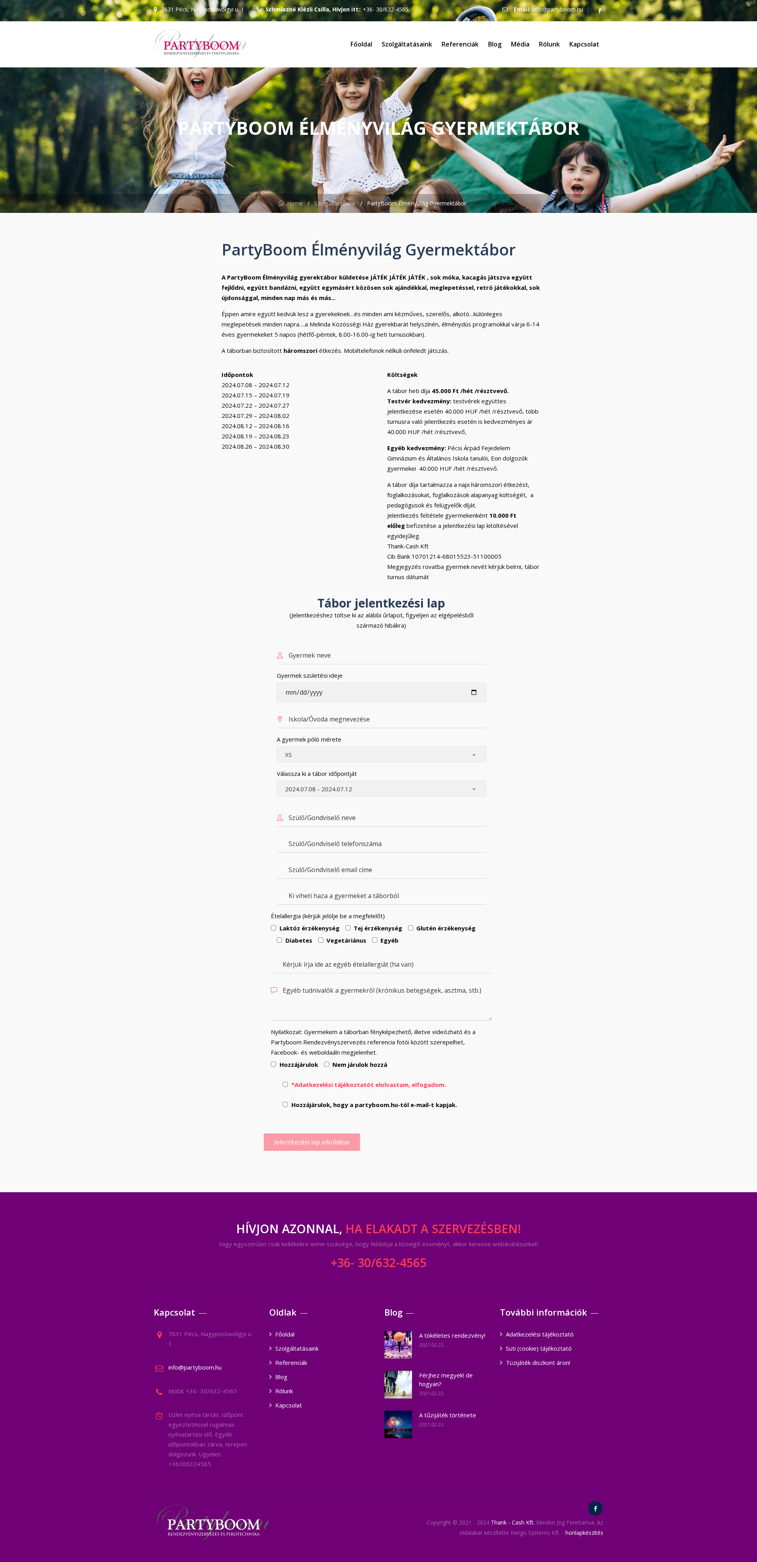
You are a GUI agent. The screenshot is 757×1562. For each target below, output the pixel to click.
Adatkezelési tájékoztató (540, 1334)
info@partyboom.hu (557, 9)
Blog (495, 44)
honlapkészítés (584, 1532)
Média (520, 44)
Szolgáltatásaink (407, 44)
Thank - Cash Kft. (513, 1522)
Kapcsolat (584, 44)
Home (293, 203)
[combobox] (381, 754)
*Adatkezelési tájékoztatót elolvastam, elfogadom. (368, 1085)
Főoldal (361, 44)
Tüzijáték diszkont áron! (538, 1362)
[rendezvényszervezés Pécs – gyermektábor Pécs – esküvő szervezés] (201, 44)
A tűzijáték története (447, 1415)
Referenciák (460, 44)
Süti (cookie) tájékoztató (539, 1348)
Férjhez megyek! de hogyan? (446, 1379)
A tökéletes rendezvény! (452, 1335)
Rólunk (549, 44)
